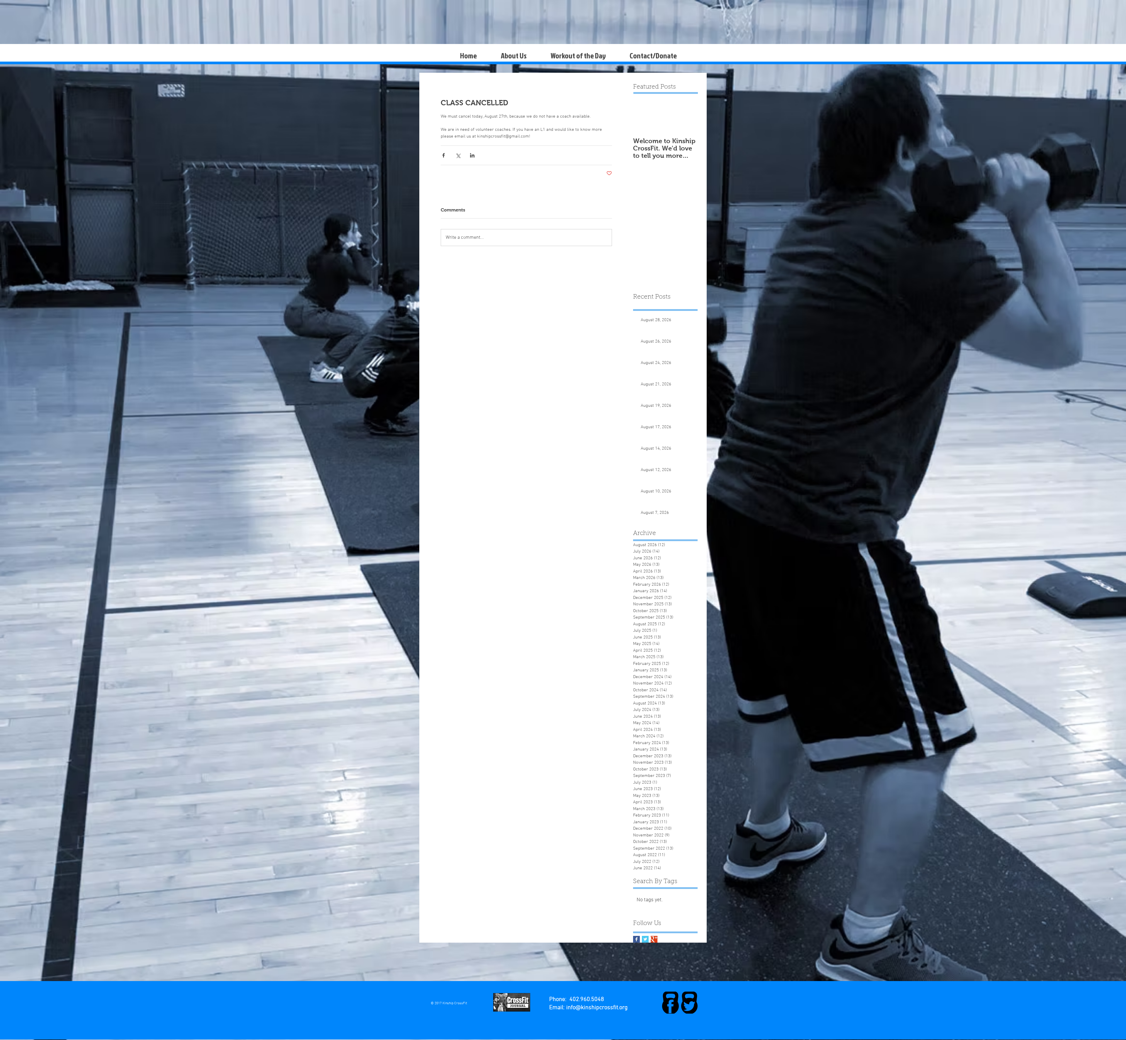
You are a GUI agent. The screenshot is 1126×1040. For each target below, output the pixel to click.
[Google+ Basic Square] (654, 939)
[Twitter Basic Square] (645, 939)
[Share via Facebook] (443, 155)
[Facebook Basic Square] (636, 939)
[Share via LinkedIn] (472, 155)
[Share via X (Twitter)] (458, 155)
